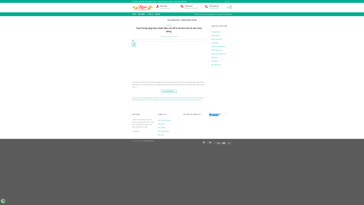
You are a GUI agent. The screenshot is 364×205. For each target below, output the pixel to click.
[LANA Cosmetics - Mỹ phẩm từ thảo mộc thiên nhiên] (142, 7)
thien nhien (177, 100)
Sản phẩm (141, 14)
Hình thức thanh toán (164, 120)
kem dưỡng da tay (149, 100)
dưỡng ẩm (170, 98)
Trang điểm (214, 43)
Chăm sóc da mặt (216, 39)
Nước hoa (214, 57)
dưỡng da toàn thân (139, 100)
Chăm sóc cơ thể (216, 50)
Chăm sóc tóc (215, 35)
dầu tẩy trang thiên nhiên (160, 98)
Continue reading (169, 91)
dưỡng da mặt (194, 98)
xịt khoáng (198, 100)
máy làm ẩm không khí (168, 100)
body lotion (150, 98)
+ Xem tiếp (135, 131)
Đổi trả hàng (162, 127)
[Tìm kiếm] (215, 1)
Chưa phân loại (215, 32)
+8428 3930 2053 (214, 8)
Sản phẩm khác (216, 65)
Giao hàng (161, 124)
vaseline (192, 100)
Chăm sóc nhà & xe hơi (218, 54)
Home (134, 14)
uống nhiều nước (185, 100)
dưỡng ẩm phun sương (179, 98)
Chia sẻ (150, 14)
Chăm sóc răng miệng (218, 46)
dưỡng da (188, 98)
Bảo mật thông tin (163, 131)
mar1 (176, 36)
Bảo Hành (161, 135)
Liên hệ (157, 14)
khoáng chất (158, 100)
